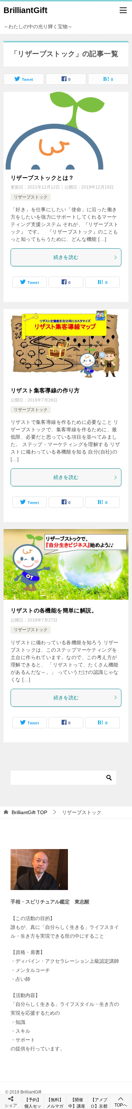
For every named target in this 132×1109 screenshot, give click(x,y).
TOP (29, 812)
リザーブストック (31, 197)
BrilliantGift (26, 10)
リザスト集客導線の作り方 (45, 390)
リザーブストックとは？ (42, 178)
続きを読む (66, 257)
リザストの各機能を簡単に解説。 (54, 610)
